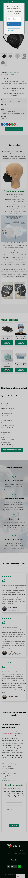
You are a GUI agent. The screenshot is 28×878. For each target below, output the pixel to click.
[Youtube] (12, 866)
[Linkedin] (15, 866)
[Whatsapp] (19, 866)
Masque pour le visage (14, 72)
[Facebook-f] (8, 866)
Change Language (14, 23)
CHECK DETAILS (7, 342)
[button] (9, 2)
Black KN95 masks (12, 75)
